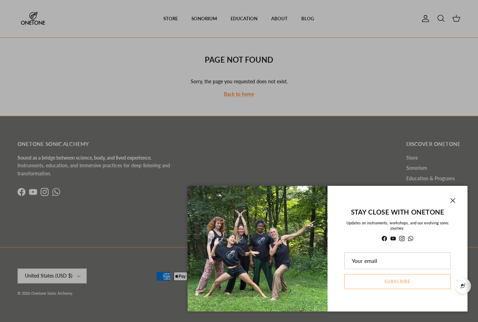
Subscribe (397, 281)
